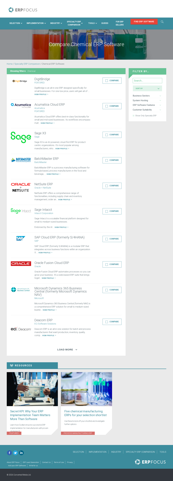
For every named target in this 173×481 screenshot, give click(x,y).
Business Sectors (141, 95)
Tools (163, 452)
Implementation (97, 452)
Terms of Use (59, 462)
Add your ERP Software (17, 466)
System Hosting (140, 100)
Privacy (70, 462)
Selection (78, 452)
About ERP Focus (13, 462)
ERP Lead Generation (31, 462)
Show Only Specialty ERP (146, 116)
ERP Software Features (144, 105)
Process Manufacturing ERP (78, 433)
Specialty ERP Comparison (27, 64)
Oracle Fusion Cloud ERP (51, 263)
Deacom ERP (43, 320)
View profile (40, 94)
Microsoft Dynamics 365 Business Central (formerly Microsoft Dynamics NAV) (60, 291)
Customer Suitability (142, 109)
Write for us (33, 466)
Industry (116, 452)
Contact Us (46, 462)
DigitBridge (42, 79)
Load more (65, 349)
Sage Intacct (43, 210)
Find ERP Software (144, 22)
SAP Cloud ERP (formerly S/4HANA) (59, 237)
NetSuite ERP (43, 184)
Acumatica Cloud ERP (49, 104)
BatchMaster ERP (46, 159)
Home (10, 64)
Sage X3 (40, 133)
